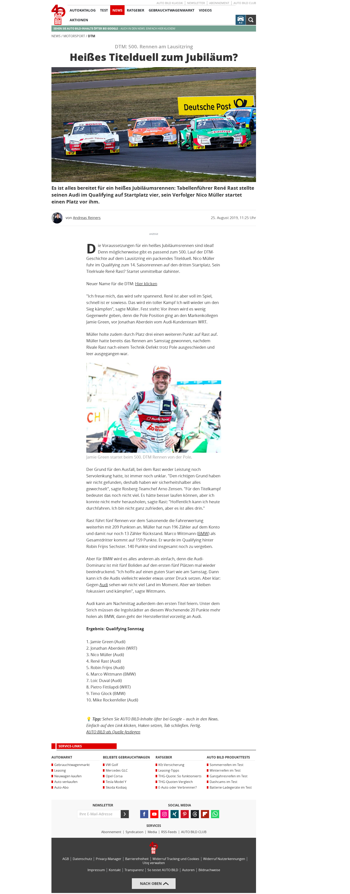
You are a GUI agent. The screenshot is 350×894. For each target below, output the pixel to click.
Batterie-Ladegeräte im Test (231, 787)
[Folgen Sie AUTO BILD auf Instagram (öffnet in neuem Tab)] (164, 814)
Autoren (188, 870)
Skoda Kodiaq (116, 787)
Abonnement (219, 3)
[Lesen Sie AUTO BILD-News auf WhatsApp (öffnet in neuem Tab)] (215, 814)
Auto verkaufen (66, 782)
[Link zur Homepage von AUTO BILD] (58, 15)
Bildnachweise (209, 870)
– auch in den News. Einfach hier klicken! (114, 28)
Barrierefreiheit (137, 859)
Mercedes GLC (117, 770)
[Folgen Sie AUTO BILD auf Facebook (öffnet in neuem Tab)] (144, 814)
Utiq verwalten (154, 863)
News (56, 36)
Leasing (60, 770)
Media (152, 832)
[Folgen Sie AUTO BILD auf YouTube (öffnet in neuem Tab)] (154, 814)
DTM (91, 36)
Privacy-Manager (108, 859)
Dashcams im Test (223, 782)
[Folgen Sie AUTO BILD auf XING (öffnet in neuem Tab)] (175, 814)
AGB (65, 859)
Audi (103, 584)
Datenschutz (82, 859)
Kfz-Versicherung (171, 765)
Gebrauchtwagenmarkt (72, 765)
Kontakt (115, 870)
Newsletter (196, 3)
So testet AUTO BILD (162, 870)
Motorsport (74, 36)
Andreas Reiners (87, 218)
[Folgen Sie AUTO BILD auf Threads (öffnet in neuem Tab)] (195, 814)
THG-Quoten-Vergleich (175, 782)
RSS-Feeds (169, 832)
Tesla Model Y (116, 782)
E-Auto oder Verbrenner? (177, 787)
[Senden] (125, 814)
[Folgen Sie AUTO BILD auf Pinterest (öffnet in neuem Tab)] (185, 814)
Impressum (96, 870)
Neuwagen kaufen (68, 776)
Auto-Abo (61, 787)
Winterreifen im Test (225, 770)
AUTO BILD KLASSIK (170, 3)
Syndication (134, 832)
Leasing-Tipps (168, 770)
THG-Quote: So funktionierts (180, 776)
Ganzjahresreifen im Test (229, 776)
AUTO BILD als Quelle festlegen (113, 731)
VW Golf (112, 765)
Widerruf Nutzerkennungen (224, 859)
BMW (203, 533)
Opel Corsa (114, 776)
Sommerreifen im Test (226, 765)
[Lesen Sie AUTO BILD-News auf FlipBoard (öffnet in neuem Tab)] (205, 814)
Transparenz (134, 870)
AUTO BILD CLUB (245, 3)
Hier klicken (146, 283)
